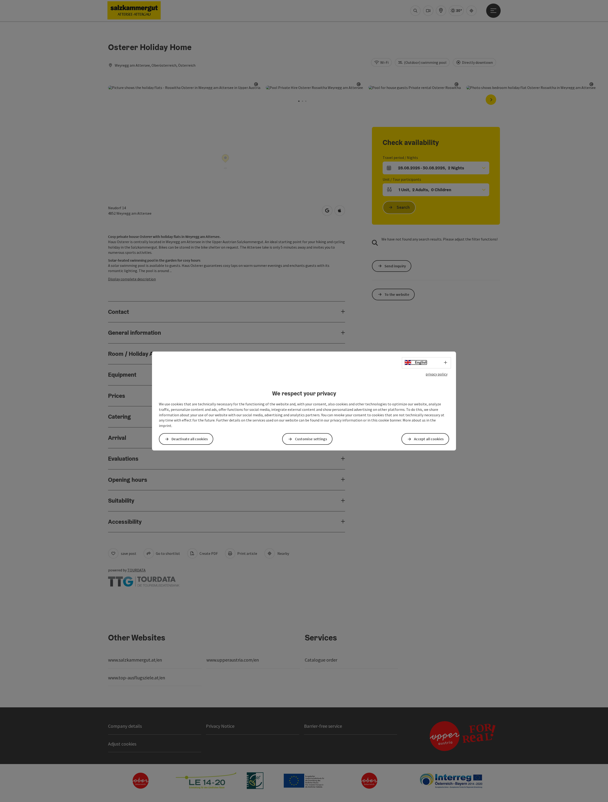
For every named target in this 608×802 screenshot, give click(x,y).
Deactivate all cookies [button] (189, 438)
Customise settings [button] (311, 438)
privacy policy (436, 374)
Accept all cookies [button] (429, 438)
